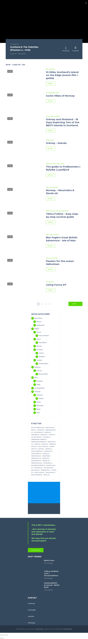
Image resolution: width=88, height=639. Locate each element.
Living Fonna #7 (56, 284)
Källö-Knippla (37, 451)
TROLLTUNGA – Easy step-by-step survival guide (62, 215)
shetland (35, 470)
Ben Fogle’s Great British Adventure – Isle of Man (61, 239)
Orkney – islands (56, 143)
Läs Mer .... (50, 83)
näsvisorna (36, 460)
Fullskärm (75, 50)
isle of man (43, 446)
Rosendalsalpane (38, 465)
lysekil (46, 453)
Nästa (74, 304)
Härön (52, 444)
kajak (41, 449)
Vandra (57, 92)
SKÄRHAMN (45, 470)
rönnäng (38, 467)
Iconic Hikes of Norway (60, 95)
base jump (50, 427)
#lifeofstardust (37, 427)
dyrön (47, 432)
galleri (46, 437)
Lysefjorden (36, 453)
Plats (47, 69)
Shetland (57, 116)
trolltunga (39, 472)
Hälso (45, 444)
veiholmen (50, 472)
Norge (45, 458)
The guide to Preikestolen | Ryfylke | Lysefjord (63, 168)
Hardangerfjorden (38, 442)
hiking (37, 444)
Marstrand (36, 456)
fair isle (43, 434)
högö (34, 446)
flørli (52, 434)
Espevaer (35, 434)
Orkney (48, 116)
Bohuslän (38, 432)
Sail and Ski (48, 467)
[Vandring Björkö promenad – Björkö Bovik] (35, 586)
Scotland (51, 69)
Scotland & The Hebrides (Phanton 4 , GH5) (24, 48)
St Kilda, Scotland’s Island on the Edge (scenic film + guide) (62, 75)
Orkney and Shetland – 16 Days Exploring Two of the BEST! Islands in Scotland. (62, 122)
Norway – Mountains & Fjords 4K (60, 192)
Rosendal (47, 463)
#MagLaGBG (39, 629)
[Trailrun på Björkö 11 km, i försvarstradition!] (35, 574)
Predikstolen (36, 463)
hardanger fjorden (39, 439)
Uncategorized (14, 44)
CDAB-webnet (67, 629)
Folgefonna (36, 437)
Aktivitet (48, 163)
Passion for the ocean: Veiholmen (60, 263)
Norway (54, 163)
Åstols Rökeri (36, 475)
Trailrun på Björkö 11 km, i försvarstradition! (51, 573)
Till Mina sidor (36, 550)
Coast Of (13, 54)
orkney (45, 460)
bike (33, 430)
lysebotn (48, 451)
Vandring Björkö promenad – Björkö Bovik (51, 585)
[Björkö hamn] (35, 563)
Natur (47, 187)
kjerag (48, 449)
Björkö (40, 430)
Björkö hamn (49, 560)
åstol (46, 475)
